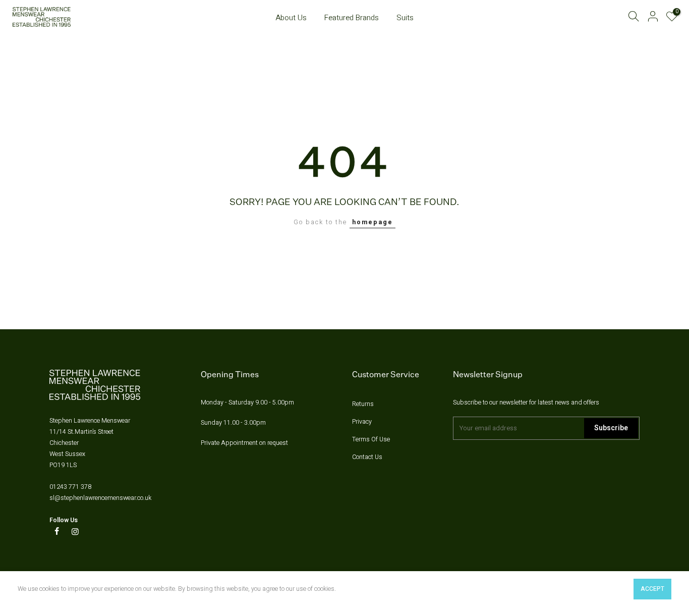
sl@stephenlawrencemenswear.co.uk (100, 497)
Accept (652, 588)
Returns (363, 404)
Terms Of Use (371, 439)
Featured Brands (351, 17)
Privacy (362, 421)
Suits (405, 17)
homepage (372, 222)
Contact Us (367, 457)
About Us (291, 17)
